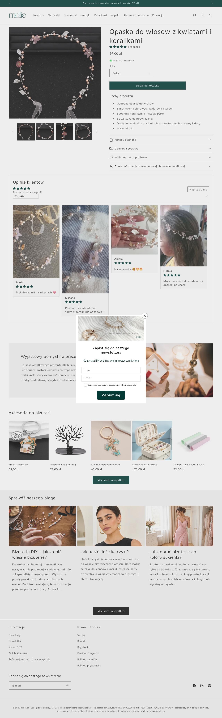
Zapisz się (111, 395)
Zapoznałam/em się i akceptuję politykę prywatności (112, 385)
